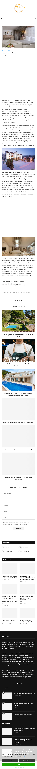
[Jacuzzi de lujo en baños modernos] (7, 695)
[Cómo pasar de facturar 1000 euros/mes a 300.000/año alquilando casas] (18, 380)
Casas (8, 50)
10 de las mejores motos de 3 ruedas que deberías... (18, 478)
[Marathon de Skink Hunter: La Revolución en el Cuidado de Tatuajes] (27, 568)
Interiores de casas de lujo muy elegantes (23, 704)
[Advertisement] (18, 78)
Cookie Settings (27, 760)
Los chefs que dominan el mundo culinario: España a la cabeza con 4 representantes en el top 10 (9, 600)
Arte (3, 50)
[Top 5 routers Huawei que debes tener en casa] (18, 409)
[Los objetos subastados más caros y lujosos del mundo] (7, 716)
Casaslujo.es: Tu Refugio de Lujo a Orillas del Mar (18, 335)
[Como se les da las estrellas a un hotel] (18, 436)
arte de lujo (14, 290)
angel (4, 55)
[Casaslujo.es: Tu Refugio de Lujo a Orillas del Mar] (18, 321)
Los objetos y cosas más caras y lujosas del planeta (16, 292)
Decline (10, 760)
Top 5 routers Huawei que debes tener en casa (18, 422)
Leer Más (23, 756)
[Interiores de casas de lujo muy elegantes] (7, 706)
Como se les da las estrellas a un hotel (18, 450)
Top (13, 50)
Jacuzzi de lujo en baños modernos (24, 693)
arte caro (5, 290)
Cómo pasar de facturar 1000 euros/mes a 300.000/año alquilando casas (18, 394)
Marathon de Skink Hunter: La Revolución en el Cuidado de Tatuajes (27, 577)
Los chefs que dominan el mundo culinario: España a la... (18, 365)
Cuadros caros (24, 290)
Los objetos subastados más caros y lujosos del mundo (23, 715)
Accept (18, 764)
